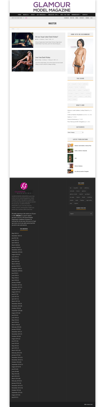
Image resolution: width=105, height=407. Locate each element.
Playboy (81, 96)
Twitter (72, 18)
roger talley (87, 96)
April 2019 (14, 261)
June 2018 (14, 275)
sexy (69, 99)
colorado (70, 87)
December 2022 (16, 236)
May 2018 (14, 278)
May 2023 (14, 233)
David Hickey (38, 59)
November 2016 (16, 306)
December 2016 (16, 303)
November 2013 (16, 388)
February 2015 (16, 353)
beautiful (74, 84)
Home (19, 14)
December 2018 (16, 268)
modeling (88, 93)
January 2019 (15, 266)
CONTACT (85, 14)
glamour (82, 87)
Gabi (26, 18)
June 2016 (14, 317)
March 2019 (15, 264)
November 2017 (16, 287)
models (70, 96)
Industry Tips (52, 14)
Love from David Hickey (42, 57)
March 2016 (15, 324)
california (85, 84)
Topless (74, 99)
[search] (91, 213)
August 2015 (15, 339)
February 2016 (16, 327)
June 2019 (14, 257)
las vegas (70, 93)
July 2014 (14, 369)
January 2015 (15, 355)
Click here (18, 215)
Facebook (66, 18)
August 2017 (15, 292)
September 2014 (16, 364)
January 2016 (15, 329)
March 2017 (15, 301)
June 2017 (14, 296)
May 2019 (14, 259)
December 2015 (16, 331)
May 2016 (14, 320)
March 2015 (15, 350)
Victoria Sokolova (72, 119)
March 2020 (15, 245)
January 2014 (15, 383)
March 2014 (15, 378)
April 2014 (14, 376)
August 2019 (15, 254)
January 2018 (15, 282)
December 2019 (16, 250)
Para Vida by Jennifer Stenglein (76, 121)
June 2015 (14, 343)
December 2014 (16, 357)
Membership (75, 14)
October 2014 (15, 362)
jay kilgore (86, 90)
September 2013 (16, 392)
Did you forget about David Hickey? (46, 37)
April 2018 (14, 280)
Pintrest (82, 18)
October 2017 (15, 289)
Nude (75, 96)
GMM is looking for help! (88, 404)
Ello (91, 18)
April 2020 (14, 242)
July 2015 (14, 341)
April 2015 (14, 348)
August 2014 (15, 367)
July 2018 (14, 273)
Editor (37, 39)
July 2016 (14, 315)
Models (25, 14)
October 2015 (15, 336)
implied (79, 90)
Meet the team (65, 14)
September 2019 (16, 252)
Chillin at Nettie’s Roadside (75, 114)
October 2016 (15, 308)
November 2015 (16, 334)
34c (69, 84)
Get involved (41, 14)
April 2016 (14, 322)
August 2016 (15, 313)
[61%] (70, 173)
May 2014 (14, 374)
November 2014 (16, 360)
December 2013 (16, 385)
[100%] (70, 147)
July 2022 (14, 238)
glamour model (72, 90)
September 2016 (16, 310)
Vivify (33, 14)
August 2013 (15, 395)
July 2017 (14, 294)
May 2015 (14, 346)
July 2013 (14, 397)
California (42, 39)
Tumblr (87, 18)
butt (80, 84)
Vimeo (76, 18)
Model (82, 93)
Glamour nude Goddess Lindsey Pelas (78, 110)
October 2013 (15, 390)
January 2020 (15, 247)
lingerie (77, 93)
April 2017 (14, 299)
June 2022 (14, 240)
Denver (76, 87)
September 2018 (16, 271)
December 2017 (16, 285)
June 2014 (14, 371)
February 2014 (16, 381)
